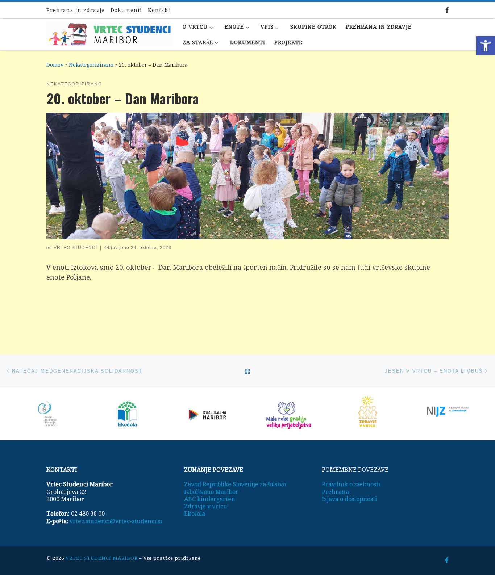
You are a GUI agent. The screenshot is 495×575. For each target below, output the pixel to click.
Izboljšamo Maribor (211, 491)
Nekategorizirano (91, 65)
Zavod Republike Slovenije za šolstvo (235, 484)
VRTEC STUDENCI (75, 247)
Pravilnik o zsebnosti (351, 484)
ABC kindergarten (209, 499)
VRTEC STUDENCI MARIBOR (102, 558)
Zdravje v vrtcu (205, 506)
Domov (54, 65)
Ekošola (194, 513)
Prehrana (335, 491)
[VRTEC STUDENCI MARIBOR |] (109, 32)
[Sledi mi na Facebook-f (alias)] (447, 10)
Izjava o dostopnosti (349, 499)
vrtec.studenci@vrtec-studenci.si (116, 521)
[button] (485, 45)
